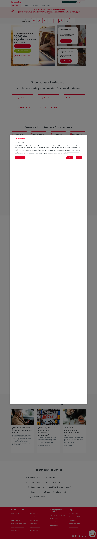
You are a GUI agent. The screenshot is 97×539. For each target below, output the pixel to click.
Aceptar (79, 157)
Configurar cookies (20, 157)
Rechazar (70, 157)
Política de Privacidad (73, 152)
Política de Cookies (60, 152)
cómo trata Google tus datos (35, 153)
